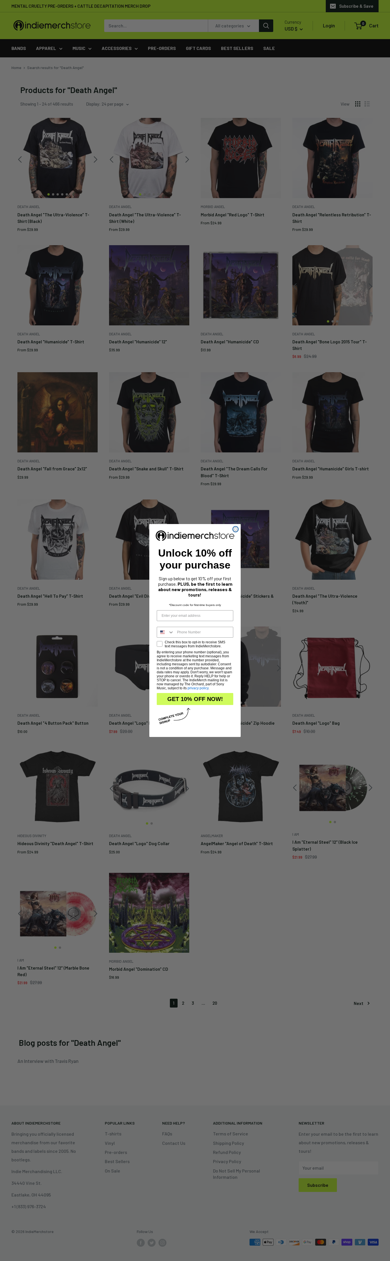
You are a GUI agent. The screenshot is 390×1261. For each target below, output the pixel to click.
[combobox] (165, 632)
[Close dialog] (235, 529)
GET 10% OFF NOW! (195, 699)
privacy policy (198, 688)
